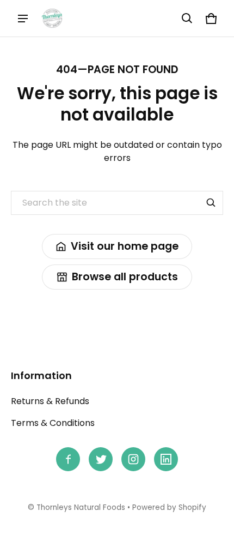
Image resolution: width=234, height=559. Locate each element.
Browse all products (125, 276)
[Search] (211, 203)
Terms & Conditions (53, 423)
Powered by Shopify (169, 507)
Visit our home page (124, 246)
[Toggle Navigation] (23, 19)
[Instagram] (133, 459)
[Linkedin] (166, 459)
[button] (187, 19)
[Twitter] (101, 459)
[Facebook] (68, 459)
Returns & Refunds (50, 401)
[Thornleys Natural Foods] (52, 18)
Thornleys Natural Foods (80, 507)
